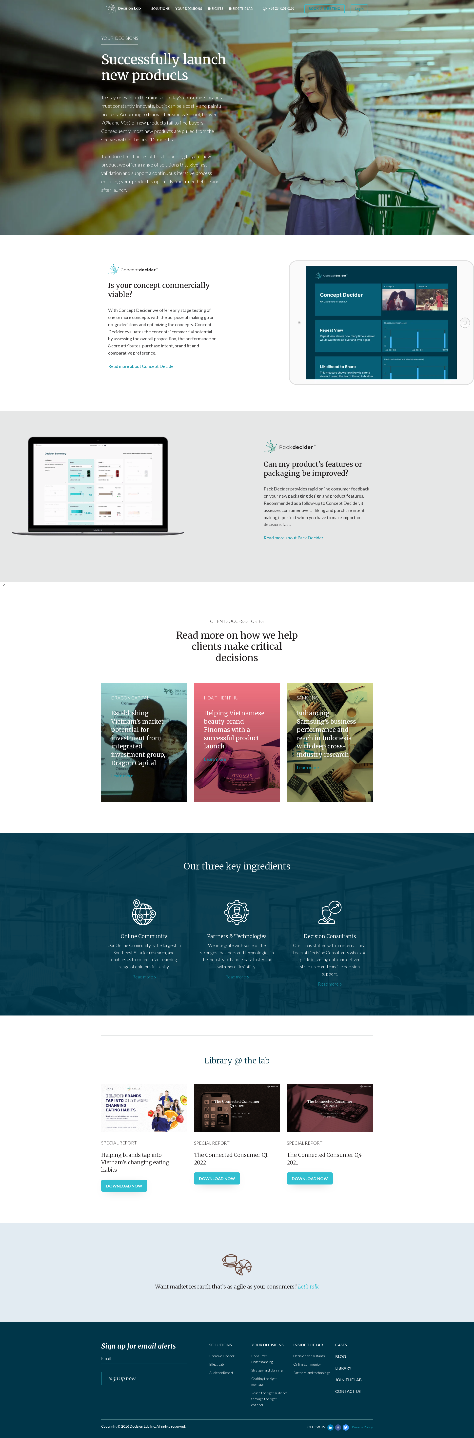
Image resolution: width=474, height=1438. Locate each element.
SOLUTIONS (220, 1344)
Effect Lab (216, 1364)
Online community (307, 1364)
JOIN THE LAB (348, 1379)
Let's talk (308, 1286)
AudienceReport (221, 1373)
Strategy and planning (267, 1370)
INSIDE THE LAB (308, 1344)
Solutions (160, 9)
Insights (215, 9)
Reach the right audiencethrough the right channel (269, 1399)
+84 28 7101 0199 (281, 8)
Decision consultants (309, 1356)
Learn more (122, 775)
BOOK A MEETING (324, 9)
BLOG (340, 1356)
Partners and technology (311, 1373)
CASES (341, 1344)
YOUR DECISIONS (267, 1344)
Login (359, 9)
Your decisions (189, 9)
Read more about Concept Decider (141, 366)
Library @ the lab (237, 1061)
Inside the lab (241, 9)
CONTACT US (348, 1391)
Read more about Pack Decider (293, 537)
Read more (142, 976)
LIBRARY (343, 1368)
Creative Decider (222, 1356)
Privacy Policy (362, 1427)
